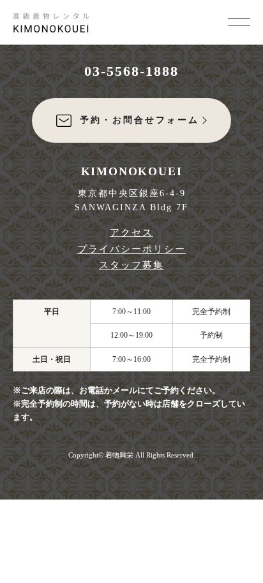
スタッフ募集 (131, 265)
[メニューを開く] (239, 20)
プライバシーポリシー (131, 249)
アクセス (131, 232)
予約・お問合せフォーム (139, 120)
